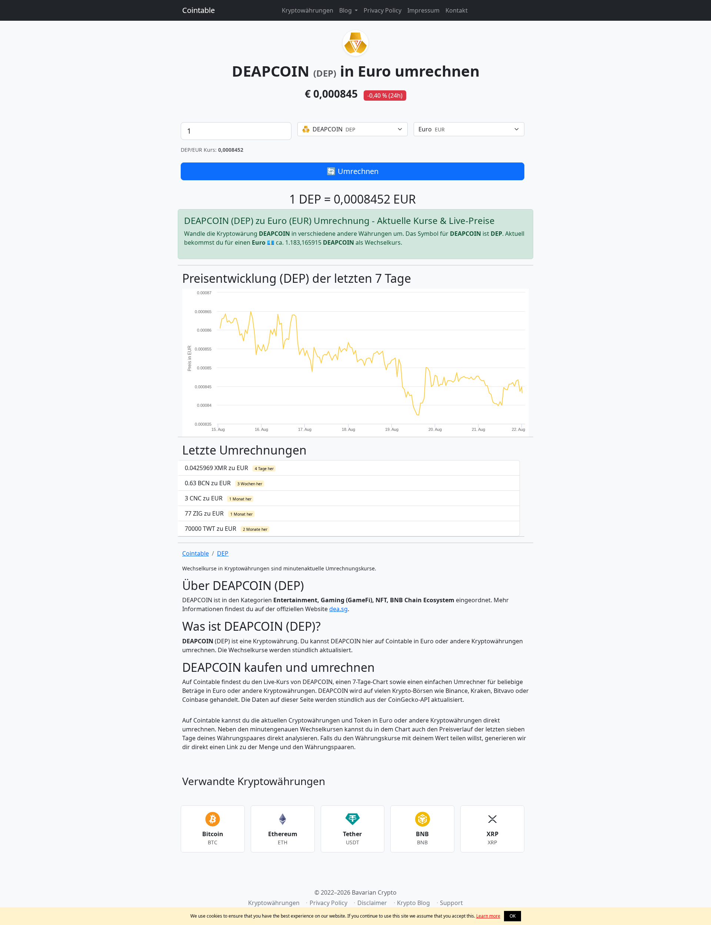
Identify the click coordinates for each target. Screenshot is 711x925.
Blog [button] (346, 10)
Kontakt (456, 10)
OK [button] (512, 916)
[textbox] (348, 129)
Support (451, 903)
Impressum (423, 10)
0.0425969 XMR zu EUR (229, 468)
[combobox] (352, 129)
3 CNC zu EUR (218, 498)
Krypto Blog (413, 903)
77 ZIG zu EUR (219, 513)
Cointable (198, 10)
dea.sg (338, 609)
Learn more (488, 916)
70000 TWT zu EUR (226, 528)
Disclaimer (372, 903)
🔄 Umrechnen (352, 171)
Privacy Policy (382, 10)
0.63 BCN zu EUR (223, 483)
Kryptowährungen (307, 10)
